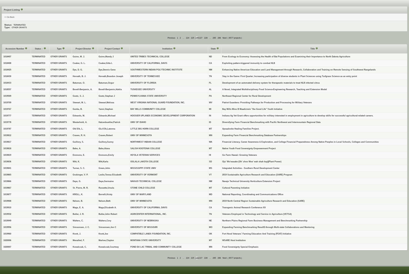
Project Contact (112, 49)
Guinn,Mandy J (106, 56)
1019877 (7, 194)
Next (225, 38)
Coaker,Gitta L (105, 63)
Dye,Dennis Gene (107, 69)
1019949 (7, 220)
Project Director (84, 49)
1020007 (7, 247)
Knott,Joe (103, 234)
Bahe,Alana (104, 148)
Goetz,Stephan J (107, 96)
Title (312, 49)
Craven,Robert (106, 135)
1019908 (7, 201)
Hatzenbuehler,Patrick (109, 122)
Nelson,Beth (105, 201)
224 (187, 38)
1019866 (7, 181)
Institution (167, 49)
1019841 (7, 168)
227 (200, 38)
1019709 (7, 102)
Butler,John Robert (108, 214)
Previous (171, 38)
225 (192, 38)
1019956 (7, 227)
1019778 (7, 122)
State (213, 49)
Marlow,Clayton (106, 240)
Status (38, 49)
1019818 (7, 148)
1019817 (7, 142)
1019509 (7, 96)
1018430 (7, 76)
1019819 (7, 155)
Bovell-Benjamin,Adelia (110, 89)
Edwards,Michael (107, 115)
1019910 (7, 207)
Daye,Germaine (106, 181)
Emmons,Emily (106, 155)
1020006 (7, 240)
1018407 (7, 56)
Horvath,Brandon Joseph (111, 76)
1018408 (7, 63)
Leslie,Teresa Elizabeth (110, 174)
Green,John (104, 168)
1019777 (7, 115)
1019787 (7, 129)
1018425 (7, 69)
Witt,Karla (103, 161)
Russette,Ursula (106, 188)
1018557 (7, 89)
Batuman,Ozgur (106, 83)
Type (59, 49)
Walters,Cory (105, 220)
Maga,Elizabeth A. (107, 207)
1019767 (7, 109)
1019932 (7, 214)
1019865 (7, 174)
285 (214, 38)
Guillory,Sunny (106, 142)
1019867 (7, 188)
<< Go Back (9, 17)
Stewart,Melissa (106, 102)
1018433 (7, 83)
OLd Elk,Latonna (107, 129)
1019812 (7, 135)
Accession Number (15, 49)
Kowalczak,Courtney (109, 247)
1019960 (7, 234)
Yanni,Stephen (106, 109)
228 (206, 38)
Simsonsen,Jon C (107, 227)
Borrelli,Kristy (105, 194)
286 (219, 38)
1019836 (7, 161)
